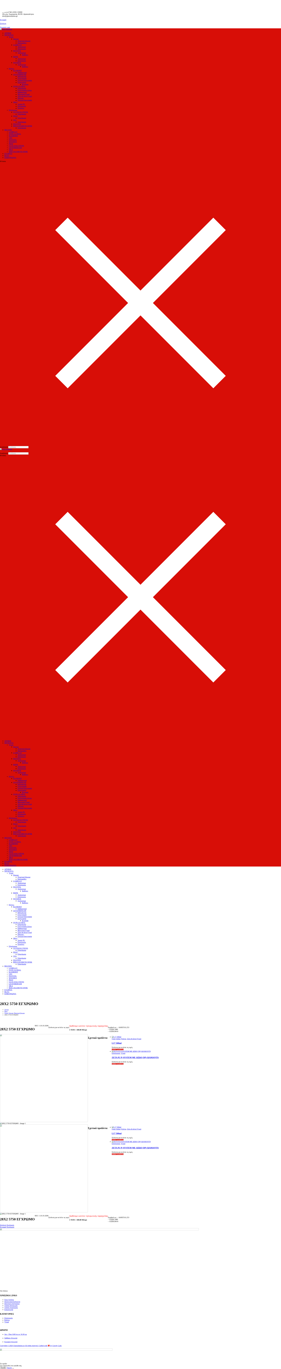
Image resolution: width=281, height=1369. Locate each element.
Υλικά (11, 37)
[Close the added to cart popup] (13, 1368)
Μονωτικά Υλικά (24, 94)
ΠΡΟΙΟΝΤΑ (9, 35)
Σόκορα (16, 39)
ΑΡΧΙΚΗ (7, 33)
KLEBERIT (17, 71)
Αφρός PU (21, 104)
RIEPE (15, 57)
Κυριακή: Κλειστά (10, 1342)
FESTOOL (17, 51)
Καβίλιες (25, 55)
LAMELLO (17, 45)
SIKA (15, 102)
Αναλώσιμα (22, 47)
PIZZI (15, 116)
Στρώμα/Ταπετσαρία (25, 80)
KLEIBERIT (13, 136)
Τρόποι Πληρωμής (11, 1306)
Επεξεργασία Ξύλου (25, 90)
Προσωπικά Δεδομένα (12, 1302)
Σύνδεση (3, 23)
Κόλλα (123, 1039)
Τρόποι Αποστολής (11, 1308)
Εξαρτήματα (22, 88)
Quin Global (116, 1039)
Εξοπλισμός (22, 49)
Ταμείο (9, 1368)
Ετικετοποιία (22, 78)
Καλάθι (3, 1368)
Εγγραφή (3, 20)
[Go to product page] (135, 1037)
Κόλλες (11, 69)
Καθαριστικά (22, 72)
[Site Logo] (6, 29)
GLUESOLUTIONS (20, 112)
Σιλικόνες (21, 108)
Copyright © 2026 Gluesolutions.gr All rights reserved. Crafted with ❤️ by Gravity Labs (31, 1346)
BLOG (6, 156)
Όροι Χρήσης (9, 1300)
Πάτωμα (20, 98)
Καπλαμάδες (22, 43)
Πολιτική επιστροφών (12, 1304)
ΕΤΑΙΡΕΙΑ (8, 154)
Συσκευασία (22, 82)
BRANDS (8, 130)
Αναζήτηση (4, 447)
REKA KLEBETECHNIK (22, 126)
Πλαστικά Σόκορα (24, 41)
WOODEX (17, 63)
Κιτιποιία (25, 84)
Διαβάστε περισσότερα (118, 1049)
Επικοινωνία (8, 1310)
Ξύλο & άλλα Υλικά (25, 96)
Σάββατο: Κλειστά (10, 1338)
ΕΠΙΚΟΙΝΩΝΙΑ (10, 158)
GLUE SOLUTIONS (16, 146)
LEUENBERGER (19, 74)
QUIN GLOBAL (19, 86)
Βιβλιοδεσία (22, 76)
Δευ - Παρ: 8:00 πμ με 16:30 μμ (15, 1334)
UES (15, 120)
